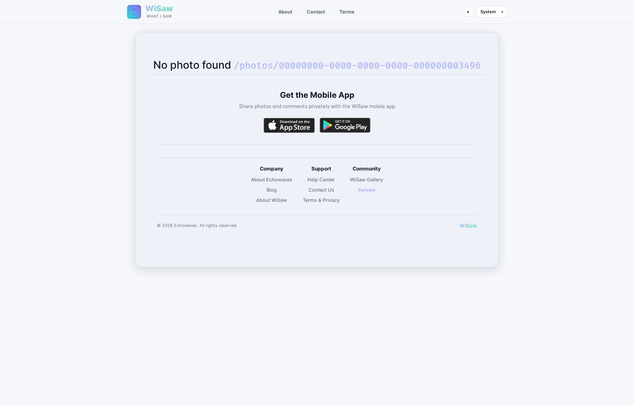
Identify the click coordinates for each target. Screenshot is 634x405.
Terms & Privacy (321, 200)
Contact (316, 12)
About (285, 12)
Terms (346, 12)
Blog (271, 190)
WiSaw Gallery (366, 179)
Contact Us (321, 190)
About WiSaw (271, 200)
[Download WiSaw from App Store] (289, 125)
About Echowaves (271, 179)
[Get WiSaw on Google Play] (345, 125)
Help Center (321, 179)
